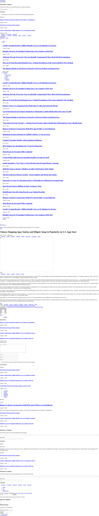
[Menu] (0, 39)
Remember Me (5, 514)
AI (3, 42)
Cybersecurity (8, 75)
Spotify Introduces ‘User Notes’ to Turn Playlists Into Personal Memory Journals (31, 163)
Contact (4, 219)
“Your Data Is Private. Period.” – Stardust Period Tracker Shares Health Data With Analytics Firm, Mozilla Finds (42, 123)
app (1, 303)
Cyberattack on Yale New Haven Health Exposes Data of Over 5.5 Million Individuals (24, 307)
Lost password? (3, 515)
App (6, 77)
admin (1, 314)
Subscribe (2, 38)
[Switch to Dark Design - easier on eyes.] (0, 221)
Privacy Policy (26, 14)
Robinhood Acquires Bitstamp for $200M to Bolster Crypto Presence (26, 134)
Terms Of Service (28, 493)
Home (4, 41)
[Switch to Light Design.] (1, 221)
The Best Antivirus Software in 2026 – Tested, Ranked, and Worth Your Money (30, 175)
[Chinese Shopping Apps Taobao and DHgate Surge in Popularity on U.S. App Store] (26, 271)
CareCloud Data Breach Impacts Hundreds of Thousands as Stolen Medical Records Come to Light (37, 111)
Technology (5, 72)
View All (7, 80)
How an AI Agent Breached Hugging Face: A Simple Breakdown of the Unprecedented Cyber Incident (38, 63)
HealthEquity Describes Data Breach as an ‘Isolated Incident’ (24, 192)
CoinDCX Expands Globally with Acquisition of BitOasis (22, 140)
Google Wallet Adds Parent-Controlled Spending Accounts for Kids (26, 157)
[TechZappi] (3, 36)
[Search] (0, 222)
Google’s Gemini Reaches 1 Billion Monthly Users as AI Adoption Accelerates (17, 30)
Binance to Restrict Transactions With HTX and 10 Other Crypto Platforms (17, 19)
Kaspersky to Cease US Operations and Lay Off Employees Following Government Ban (33, 180)
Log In (2, 512)
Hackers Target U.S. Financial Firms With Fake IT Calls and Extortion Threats (30, 106)
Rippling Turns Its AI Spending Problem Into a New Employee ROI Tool (28, 51)
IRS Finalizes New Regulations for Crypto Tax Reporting (22, 146)
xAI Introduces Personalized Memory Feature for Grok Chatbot (21, 305)
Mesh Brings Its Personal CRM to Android (10, 25)
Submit (14, 494)
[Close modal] (0, 502)
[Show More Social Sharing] (40, 236)
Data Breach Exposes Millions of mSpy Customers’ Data (22, 186)
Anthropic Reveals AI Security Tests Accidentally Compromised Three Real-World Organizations (36, 57)
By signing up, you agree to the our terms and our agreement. (17, 14)
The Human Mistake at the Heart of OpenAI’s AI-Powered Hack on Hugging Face (31, 68)
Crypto (6, 76)
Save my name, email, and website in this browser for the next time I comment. (18, 362)
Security (7, 78)
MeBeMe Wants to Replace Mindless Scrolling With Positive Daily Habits (28, 169)
